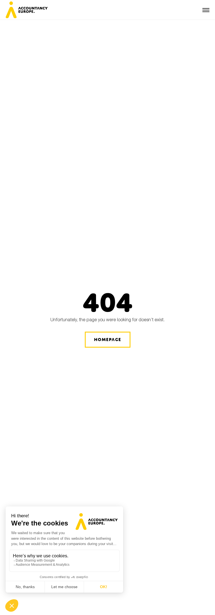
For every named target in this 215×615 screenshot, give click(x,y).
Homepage (107, 339)
